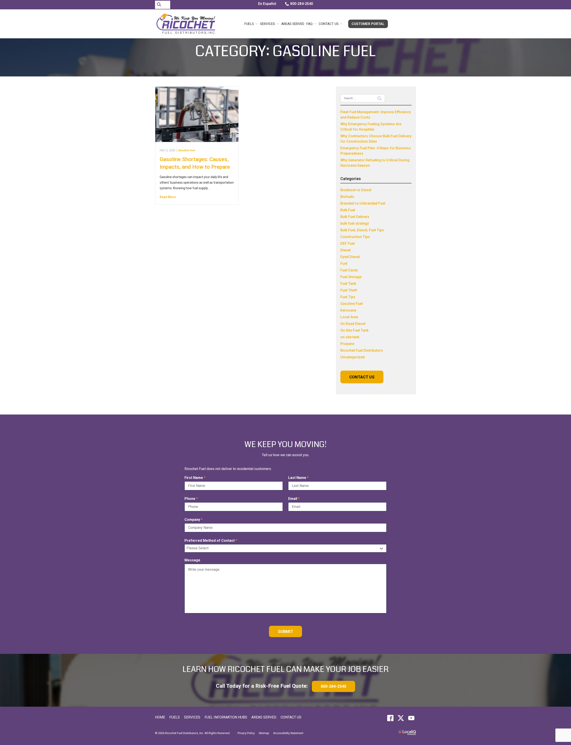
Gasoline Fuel (186, 150)
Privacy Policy (246, 733)
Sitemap (264, 733)
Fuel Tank (348, 283)
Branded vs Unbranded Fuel (362, 203)
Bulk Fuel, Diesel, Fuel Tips (362, 230)
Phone (192, 498)
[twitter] (400, 718)
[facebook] (390, 718)
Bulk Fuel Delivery (354, 217)
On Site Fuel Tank (354, 330)
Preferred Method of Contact (211, 540)
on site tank (349, 337)
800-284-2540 (301, 4)
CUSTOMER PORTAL (368, 24)
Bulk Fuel (347, 210)
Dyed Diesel (350, 257)
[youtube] (411, 718)
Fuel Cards (349, 270)
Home (160, 717)
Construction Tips (355, 237)
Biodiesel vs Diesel (355, 190)
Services (267, 24)
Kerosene (348, 310)
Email (295, 498)
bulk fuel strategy (354, 223)
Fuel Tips (347, 297)
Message (192, 560)
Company (194, 519)
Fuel (343, 263)
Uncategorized (352, 357)
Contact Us (329, 24)
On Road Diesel (352, 324)
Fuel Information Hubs (226, 717)
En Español (267, 4)
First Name (195, 477)
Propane (347, 344)
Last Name (299, 477)
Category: (285, 51)
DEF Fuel (347, 243)
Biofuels (347, 197)
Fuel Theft (348, 290)
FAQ (309, 24)
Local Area (349, 317)
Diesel (345, 250)
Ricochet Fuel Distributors (361, 350)
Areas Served (292, 24)
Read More (168, 197)
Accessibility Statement (288, 733)
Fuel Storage (350, 277)
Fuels (249, 24)
